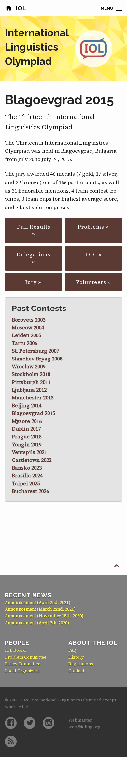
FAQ (72, 650)
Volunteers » (93, 281)
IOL (20, 8)
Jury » (33, 281)
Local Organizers (22, 671)
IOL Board (15, 650)
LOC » (93, 254)
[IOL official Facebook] (11, 723)
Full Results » (33, 230)
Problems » (93, 226)
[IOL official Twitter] (29, 723)
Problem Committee (25, 657)
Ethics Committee (22, 664)
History (76, 657)
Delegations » (33, 258)
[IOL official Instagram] (48, 723)
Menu (107, 8)
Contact (76, 671)
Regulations (80, 664)
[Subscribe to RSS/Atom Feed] (11, 742)
